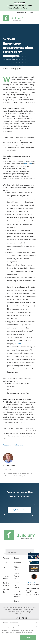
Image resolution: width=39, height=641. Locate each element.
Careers (16, 558)
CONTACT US (30, 582)
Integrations (18, 563)
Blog (4, 567)
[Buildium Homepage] (13, 18)
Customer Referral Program (17, 576)
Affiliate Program (16, 568)
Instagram (23, 618)
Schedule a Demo (22, 13)
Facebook (17, 618)
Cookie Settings (9, 637)
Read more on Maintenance (13, 445)
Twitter (26, 618)
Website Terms (17, 610)
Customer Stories (6, 577)
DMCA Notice (19, 614)
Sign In (32, 13)
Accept (28, 637)
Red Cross (28, 164)
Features (6, 558)
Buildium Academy (6, 584)
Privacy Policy (28, 610)
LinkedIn (20, 618)
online (19, 344)
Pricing (5, 563)
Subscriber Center (13, 612)
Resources (6, 572)
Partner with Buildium (16, 585)
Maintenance (9, 39)
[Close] (36, 623)
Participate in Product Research (17, 594)
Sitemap (16, 601)
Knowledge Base (6, 591)
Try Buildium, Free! (19, 510)
